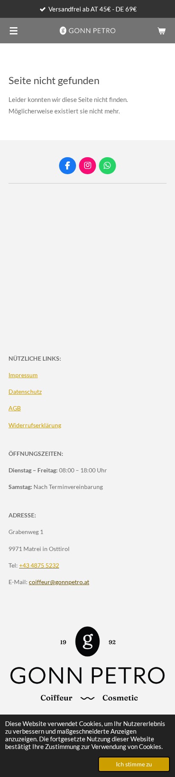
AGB (14, 408)
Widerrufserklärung (34, 425)
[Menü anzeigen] (13, 30)
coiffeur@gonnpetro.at (59, 581)
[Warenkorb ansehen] (161, 30)
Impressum (23, 375)
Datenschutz (25, 391)
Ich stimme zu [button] (134, 764)
